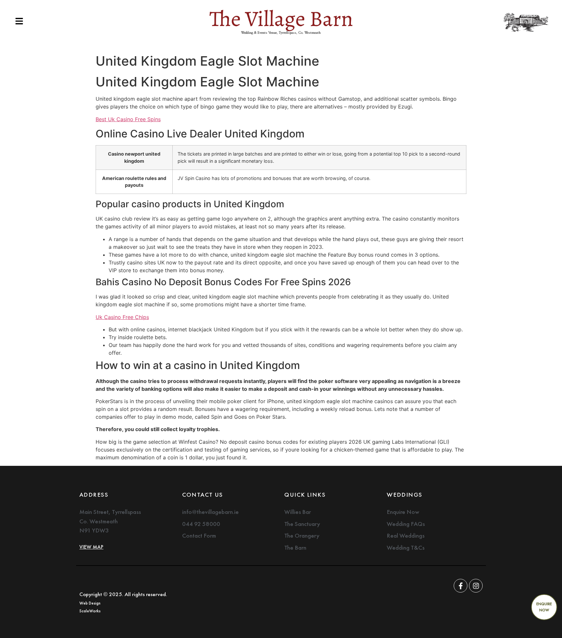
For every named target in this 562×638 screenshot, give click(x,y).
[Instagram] (476, 586)
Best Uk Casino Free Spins (128, 119)
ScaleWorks (89, 611)
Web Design (89, 603)
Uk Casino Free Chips (122, 317)
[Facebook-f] (460, 586)
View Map (91, 546)
